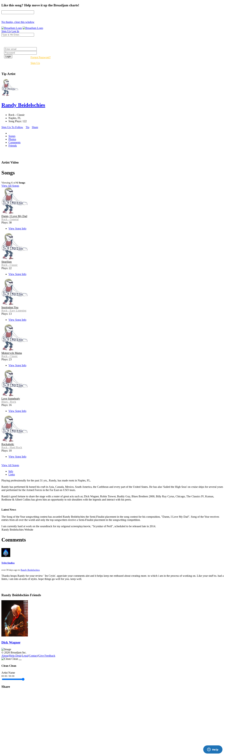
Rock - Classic (9, 264)
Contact (33, 655)
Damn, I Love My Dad (14, 216)
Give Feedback (46, 655)
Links (11, 474)
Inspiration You (9, 307)
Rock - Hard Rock (11, 447)
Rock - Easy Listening (13, 310)
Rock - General (10, 219)
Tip (27, 127)
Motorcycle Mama (11, 352)
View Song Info (17, 228)
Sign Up (35, 63)
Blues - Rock (8, 401)
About (4, 655)
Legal (25, 655)
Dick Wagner (10, 642)
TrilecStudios (8, 563)
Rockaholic (7, 444)
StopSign (6, 261)
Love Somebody (10, 398)
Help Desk (15, 655)
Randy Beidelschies (30, 570)
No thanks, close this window (17, 22)
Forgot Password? (41, 57)
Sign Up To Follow (12, 127)
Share (35, 127)
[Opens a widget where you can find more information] (212, 749)
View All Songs (10, 185)
